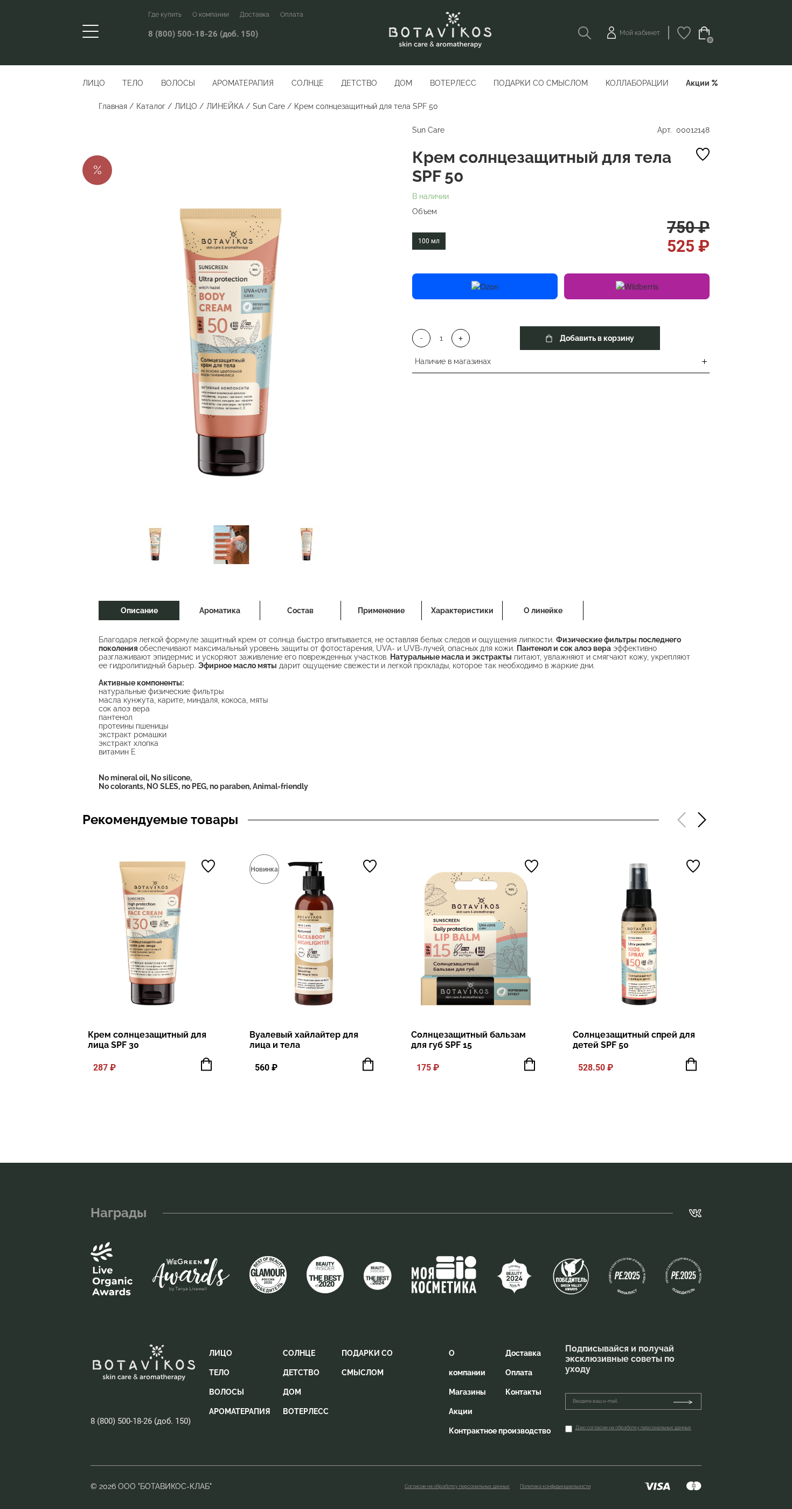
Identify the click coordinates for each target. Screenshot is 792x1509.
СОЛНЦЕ (307, 83)
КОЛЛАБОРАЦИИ (637, 83)
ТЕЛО (132, 83)
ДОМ (403, 83)
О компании (210, 14)
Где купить (165, 14)
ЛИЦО (93, 83)
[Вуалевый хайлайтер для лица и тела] (314, 935)
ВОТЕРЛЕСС (453, 83)
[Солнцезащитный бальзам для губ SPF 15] (476, 935)
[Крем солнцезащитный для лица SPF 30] (152, 935)
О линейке (543, 610)
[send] (687, 1401)
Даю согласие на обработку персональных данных (633, 1427)
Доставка (254, 14)
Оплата (291, 14)
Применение (381, 610)
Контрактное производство (500, 1430)
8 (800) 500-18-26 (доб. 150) (203, 34)
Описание (139, 610)
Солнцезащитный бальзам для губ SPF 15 (468, 1040)
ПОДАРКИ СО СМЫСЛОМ (541, 83)
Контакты (523, 1392)
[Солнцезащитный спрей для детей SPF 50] (637, 935)
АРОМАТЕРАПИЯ (243, 83)
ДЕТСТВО (359, 83)
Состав (300, 610)
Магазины (467, 1392)
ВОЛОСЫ (178, 83)
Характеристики (462, 610)
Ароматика (219, 610)
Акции (698, 83)
